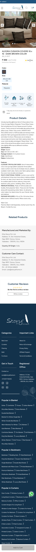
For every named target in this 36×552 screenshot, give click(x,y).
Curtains (4, 344)
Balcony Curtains (7, 501)
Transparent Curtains (22, 528)
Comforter (11, 405)
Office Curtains (19, 501)
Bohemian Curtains (8, 535)
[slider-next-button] (33, 25)
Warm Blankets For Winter (10, 425)
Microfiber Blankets (8, 409)
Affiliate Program (25, 352)
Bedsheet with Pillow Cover (10, 466)
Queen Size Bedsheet (23, 459)
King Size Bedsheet (8, 459)
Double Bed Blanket (8, 413)
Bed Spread (26, 440)
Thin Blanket (19, 432)
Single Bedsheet (7, 463)
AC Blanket (23, 425)
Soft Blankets (29, 432)
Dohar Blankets (21, 409)
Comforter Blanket (7, 432)
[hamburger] (2, 8)
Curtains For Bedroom (8, 512)
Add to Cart (17, 548)
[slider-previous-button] (2, 25)
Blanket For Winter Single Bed (11, 417)
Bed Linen (5, 341)
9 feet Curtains (17, 524)
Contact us (5, 371)
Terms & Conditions (26, 356)
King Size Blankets (7, 436)
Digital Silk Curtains (22, 535)
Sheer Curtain (6, 543)
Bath (3, 352)
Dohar (3, 405)
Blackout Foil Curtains (8, 539)
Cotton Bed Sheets (22, 470)
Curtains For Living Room (25, 512)
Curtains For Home (25, 508)
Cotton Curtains (19, 531)
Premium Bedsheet (8, 470)
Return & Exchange (26, 344)
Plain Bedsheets (7, 478)
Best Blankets (16, 428)
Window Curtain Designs (9, 508)
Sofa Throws (17, 440)
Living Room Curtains (8, 497)
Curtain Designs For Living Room (12, 505)
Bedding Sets (14, 455)
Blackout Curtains (22, 539)
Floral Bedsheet (19, 478)
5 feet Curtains (17, 520)
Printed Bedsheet (26, 466)
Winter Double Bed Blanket (10, 421)
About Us (22, 341)
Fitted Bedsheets (25, 455)
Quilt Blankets (6, 428)
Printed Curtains (7, 531)
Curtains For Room (7, 516)
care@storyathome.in (8, 375)
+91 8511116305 (7, 379)
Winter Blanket (6, 440)
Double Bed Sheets (20, 463)
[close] (4, 8)
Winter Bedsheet (7, 482)
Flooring (4, 348)
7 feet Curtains (28, 520)
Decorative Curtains (8, 528)
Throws (18, 405)
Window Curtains (17, 493)
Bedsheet (5, 455)
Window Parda (6, 520)
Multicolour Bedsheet (8, 474)
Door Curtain (6, 493)
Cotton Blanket (28, 405)
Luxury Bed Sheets (20, 482)
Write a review (18, 294)
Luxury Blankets (20, 436)
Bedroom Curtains (22, 497)
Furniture (4, 356)
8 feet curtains (6, 524)
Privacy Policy (24, 348)
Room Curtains (20, 516)
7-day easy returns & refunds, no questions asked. (19, 112)
